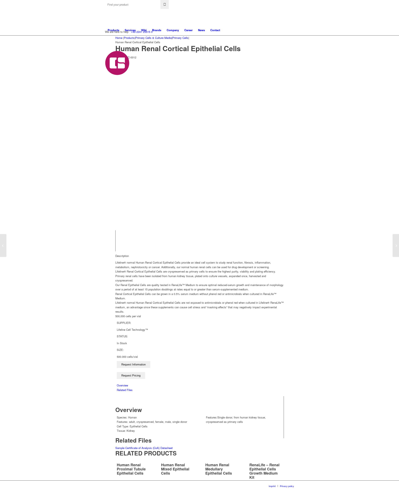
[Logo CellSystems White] (165, 63)
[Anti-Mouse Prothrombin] (396, 245)
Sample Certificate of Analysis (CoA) (137, 448)
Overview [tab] (122, 385)
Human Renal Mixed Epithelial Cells (175, 469)
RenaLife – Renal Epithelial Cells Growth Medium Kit (264, 471)
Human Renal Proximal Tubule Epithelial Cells (131, 469)
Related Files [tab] (125, 390)
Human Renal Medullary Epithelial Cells (218, 469)
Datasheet (166, 448)
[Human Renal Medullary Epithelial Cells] (3, 245)
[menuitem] (113, 30)
